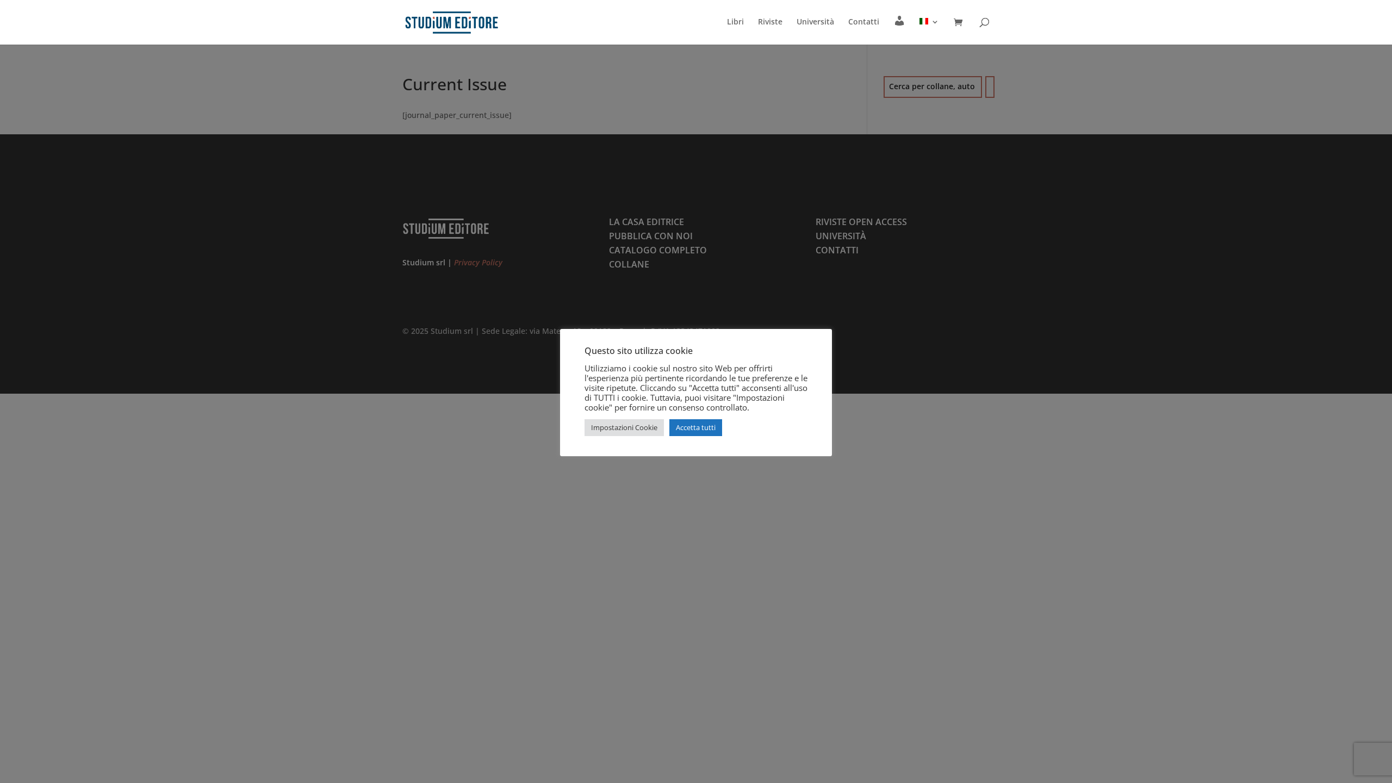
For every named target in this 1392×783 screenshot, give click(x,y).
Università (815, 22)
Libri (735, 22)
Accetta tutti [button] (696, 427)
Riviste (770, 22)
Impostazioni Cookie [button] (624, 427)
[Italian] (929, 31)
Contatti (863, 22)
